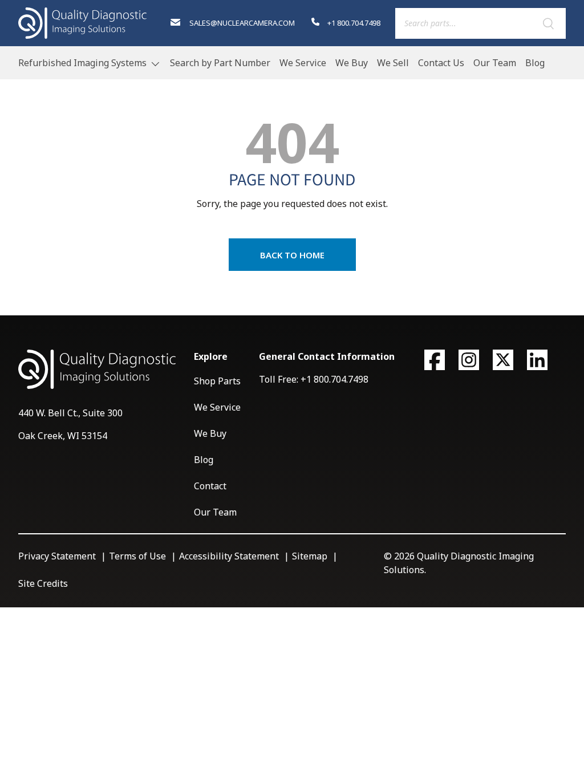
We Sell (393, 62)
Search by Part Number (220, 62)
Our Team (494, 62)
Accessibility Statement (229, 556)
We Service (302, 62)
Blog (535, 62)
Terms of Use (137, 556)
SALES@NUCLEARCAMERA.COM (241, 23)
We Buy (351, 62)
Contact (210, 486)
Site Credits (43, 583)
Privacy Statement (57, 556)
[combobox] (480, 23)
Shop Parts (217, 381)
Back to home (292, 255)
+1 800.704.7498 (353, 23)
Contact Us (441, 62)
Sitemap (309, 556)
